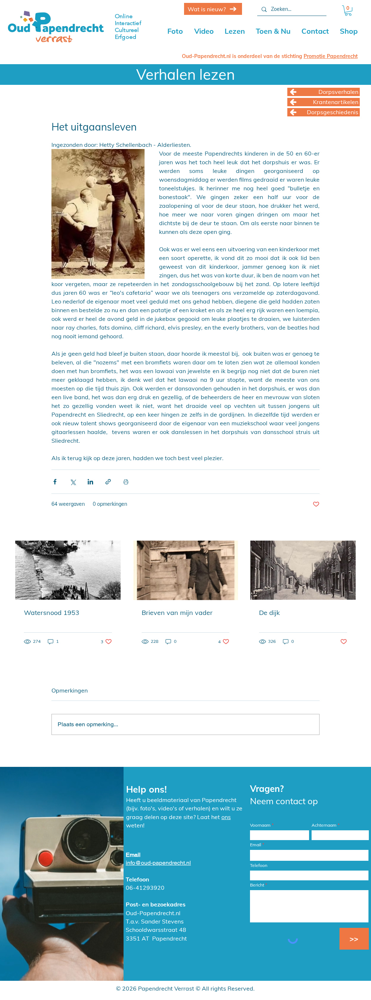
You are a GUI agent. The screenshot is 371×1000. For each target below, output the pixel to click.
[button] (204, 31)
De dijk (269, 612)
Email (255, 845)
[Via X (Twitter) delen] (72, 481)
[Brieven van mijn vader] (185, 570)
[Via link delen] (108, 481)
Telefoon (258, 865)
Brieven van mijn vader (177, 612)
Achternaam (324, 825)
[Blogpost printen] (125, 481)
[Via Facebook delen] (54, 481)
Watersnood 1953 (51, 612)
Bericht (257, 885)
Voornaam (260, 825)
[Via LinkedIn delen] (90, 481)
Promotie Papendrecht (331, 56)
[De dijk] (303, 570)
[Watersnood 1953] (68, 570)
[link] (348, 10)
